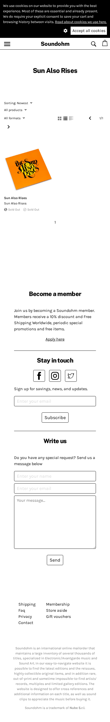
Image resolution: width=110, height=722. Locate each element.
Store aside (56, 610)
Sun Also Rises (15, 198)
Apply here (55, 339)
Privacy (25, 616)
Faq (21, 610)
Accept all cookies (88, 30)
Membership (58, 604)
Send (55, 560)
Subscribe (55, 417)
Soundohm (55, 43)
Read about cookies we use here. (81, 22)
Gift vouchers (58, 616)
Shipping (27, 604)
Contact (25, 622)
